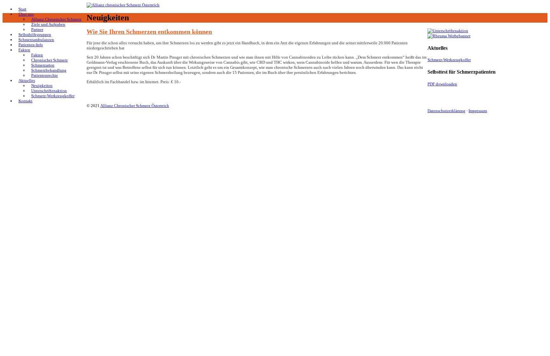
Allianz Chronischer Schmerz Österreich (134, 105)
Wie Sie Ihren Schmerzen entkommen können (149, 31)
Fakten (24, 49)
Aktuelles (26, 80)
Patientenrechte (44, 75)
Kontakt (25, 100)
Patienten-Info (30, 44)
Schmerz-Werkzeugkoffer (52, 95)
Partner (37, 29)
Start (22, 9)
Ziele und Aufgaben (48, 24)
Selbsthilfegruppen (34, 34)
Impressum (478, 110)
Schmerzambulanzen (36, 39)
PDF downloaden (442, 84)
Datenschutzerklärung (446, 110)
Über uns (26, 14)
